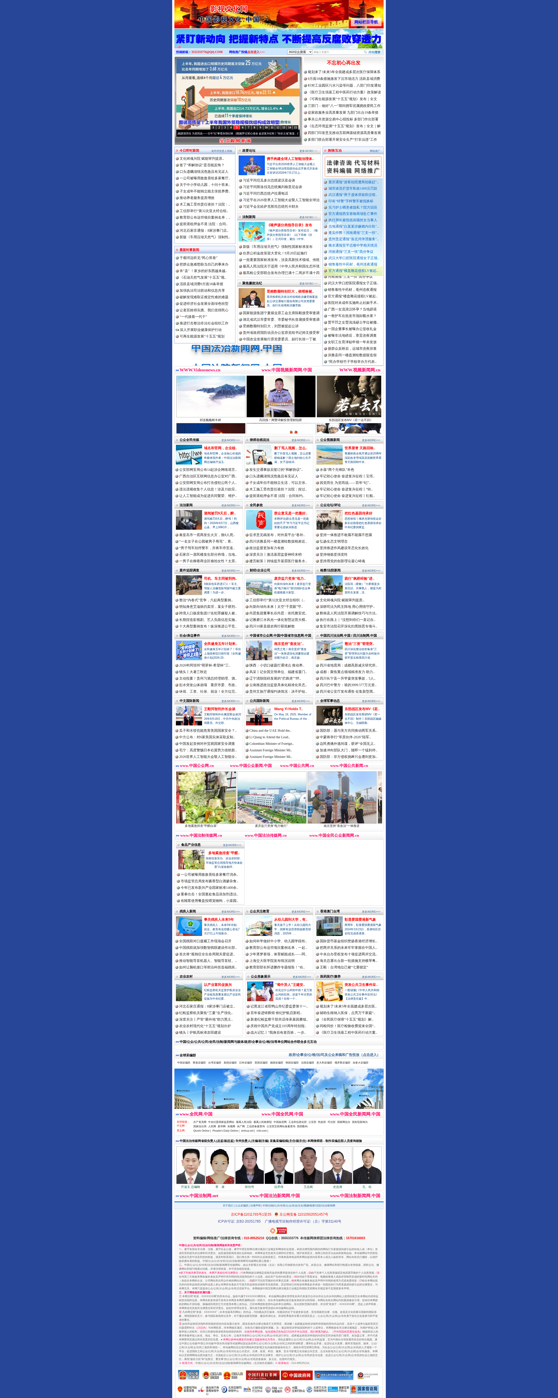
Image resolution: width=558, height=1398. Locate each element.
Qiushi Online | (202, 1130)
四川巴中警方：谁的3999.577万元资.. (348, 685)
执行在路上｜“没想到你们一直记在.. (347, 620)
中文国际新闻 (189, 700)
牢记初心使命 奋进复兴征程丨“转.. (346, 489)
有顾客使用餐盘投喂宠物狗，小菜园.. (209, 901)
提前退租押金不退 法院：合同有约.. (276, 496)
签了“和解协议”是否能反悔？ (202, 165)
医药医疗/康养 (330, 976)
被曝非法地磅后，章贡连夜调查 (352, 286)
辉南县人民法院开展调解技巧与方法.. (348, 613)
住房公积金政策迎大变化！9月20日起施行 (275, 253)
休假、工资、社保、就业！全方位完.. (208, 691)
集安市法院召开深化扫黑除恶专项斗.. (348, 626)
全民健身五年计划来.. (220, 644)
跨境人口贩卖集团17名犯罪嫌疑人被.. (208, 613)
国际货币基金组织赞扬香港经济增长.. (348, 941)
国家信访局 (199, 1126)
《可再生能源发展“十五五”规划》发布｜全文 (342, 99)
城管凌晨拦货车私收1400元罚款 (352, 188)
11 (272, 127)
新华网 (222, 1126)
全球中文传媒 (210, 12)
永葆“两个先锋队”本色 (337, 469)
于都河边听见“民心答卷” (199, 258)
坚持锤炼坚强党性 (334, 554)
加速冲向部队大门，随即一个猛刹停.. (348, 750)
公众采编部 (241, 1205)
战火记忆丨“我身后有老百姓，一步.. (278, 1032)
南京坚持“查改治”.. (289, 644)
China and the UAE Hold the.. (270, 730)
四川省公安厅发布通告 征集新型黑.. (347, 691)
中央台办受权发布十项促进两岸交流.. (348, 954)
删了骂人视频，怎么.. (290, 448)
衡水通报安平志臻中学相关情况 (352, 245)
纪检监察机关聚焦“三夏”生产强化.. (206, 1013)
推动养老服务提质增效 (197, 198)
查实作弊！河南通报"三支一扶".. (353, 233)
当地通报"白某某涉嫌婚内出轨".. (353, 226)
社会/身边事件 (190, 635)
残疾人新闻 (188, 911)
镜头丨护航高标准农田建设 (200, 1032)
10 (266, 127)
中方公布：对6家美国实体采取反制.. (207, 737)
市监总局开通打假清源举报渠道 (352, 325)
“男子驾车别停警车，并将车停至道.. (207, 548)
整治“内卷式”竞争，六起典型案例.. (206, 600)
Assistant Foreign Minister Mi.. (270, 750)
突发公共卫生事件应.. (361, 985)
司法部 (331, 1122)
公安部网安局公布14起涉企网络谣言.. (208, 469)
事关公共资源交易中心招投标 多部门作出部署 (343, 119)
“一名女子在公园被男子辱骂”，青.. (206, 541)
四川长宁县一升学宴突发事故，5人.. (348, 678)
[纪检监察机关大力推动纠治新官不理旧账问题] (279, 43)
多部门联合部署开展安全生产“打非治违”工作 (342, 139)
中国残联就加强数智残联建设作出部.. (208, 947)
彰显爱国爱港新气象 (360, 919)
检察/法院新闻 (330, 570)
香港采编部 (199, 1062)
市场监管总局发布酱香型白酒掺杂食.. (209, 881)
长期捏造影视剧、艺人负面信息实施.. (208, 620)
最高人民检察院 (262, 1122)
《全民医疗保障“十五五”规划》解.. (346, 1019)
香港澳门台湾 (330, 911)
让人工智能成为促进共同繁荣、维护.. (208, 496)
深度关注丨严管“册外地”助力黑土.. (206, 1019)
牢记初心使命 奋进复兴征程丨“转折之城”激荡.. (196, 133)
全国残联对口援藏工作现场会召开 (205, 941)
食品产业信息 (191, 844)
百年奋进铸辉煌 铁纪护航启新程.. (276, 1013)
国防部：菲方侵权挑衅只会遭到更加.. (348, 757)
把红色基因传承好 (359, 513)
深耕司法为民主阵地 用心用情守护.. (347, 606)
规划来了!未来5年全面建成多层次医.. (348, 1006)
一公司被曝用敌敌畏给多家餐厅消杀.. (209, 874)
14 (289, 127)
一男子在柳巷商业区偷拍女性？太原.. (208, 561)
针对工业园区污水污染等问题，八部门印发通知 (344, 85)
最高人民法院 (244, 1122)
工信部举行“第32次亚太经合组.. (204, 211)
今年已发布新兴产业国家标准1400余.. (209, 887)
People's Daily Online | (226, 1130)
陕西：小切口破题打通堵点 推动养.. (276, 665)
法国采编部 (307, 1062)
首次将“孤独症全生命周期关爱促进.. (207, 954)
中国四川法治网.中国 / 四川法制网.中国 (348, 635)
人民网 (212, 1126)
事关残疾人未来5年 (219, 919)
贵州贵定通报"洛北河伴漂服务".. (353, 239)
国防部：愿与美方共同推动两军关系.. (348, 730)
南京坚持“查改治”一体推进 (243, 825)
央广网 (241, 1126)
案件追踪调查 (189, 570)
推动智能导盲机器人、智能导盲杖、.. (208, 961)
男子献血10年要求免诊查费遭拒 (352, 332)
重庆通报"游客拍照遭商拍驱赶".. (353, 182)
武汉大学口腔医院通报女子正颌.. (353, 258)
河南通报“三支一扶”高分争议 (350, 252)
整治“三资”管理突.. (359, 644)
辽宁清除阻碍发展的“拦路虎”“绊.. (275, 678)
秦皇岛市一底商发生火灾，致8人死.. (207, 535)
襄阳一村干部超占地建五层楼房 (352, 339)
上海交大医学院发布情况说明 (272, 961)
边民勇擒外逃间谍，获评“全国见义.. (347, 743)
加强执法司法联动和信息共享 (202, 290)
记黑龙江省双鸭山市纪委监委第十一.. (279, 1006)
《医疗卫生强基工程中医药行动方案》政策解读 (344, 92)
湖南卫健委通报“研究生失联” (350, 365)
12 (277, 127)
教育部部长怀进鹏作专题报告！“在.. (277, 967)
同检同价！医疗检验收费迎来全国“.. (347, 1026)
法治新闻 (186, 505)
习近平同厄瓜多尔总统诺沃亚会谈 (269, 180)
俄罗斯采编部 (342, 1062)
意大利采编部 (324, 1062)
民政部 (322, 1122)
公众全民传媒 (189, 440)
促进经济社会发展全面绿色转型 (204, 303)
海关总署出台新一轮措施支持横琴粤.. (348, 961)
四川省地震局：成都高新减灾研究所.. (348, 665)
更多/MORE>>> (308, 150)
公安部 (312, 1122)
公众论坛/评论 (330, 505)
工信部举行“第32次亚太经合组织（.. (277, 600)
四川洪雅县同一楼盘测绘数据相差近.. (278, 541)
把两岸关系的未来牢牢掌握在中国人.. (348, 947)
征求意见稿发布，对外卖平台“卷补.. (277, 535)
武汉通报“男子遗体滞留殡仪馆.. (352, 195)
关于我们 (228, 1205)
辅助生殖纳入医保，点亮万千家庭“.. (347, 1013)
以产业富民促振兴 (218, 985)
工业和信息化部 (297, 1122)
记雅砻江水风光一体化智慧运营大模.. (278, 620)
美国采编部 (230, 1062)
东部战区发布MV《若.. (362, 709)
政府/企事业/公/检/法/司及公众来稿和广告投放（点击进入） (334, 1055)
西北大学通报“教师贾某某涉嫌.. (352, 345)
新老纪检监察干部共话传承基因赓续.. (279, 1019)
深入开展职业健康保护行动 (200, 330)
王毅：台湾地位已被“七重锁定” (344, 967)
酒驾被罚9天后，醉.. (220, 513)
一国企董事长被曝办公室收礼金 (352, 280)
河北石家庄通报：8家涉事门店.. (204, 230)
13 (283, 127)
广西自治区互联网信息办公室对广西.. (208, 476)
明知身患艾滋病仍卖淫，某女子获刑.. (208, 606)
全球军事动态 (330, 700)
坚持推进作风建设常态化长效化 (344, 548)
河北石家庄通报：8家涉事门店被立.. (207, 1006)
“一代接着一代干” (193, 317)
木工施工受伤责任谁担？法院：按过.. (278, 489)
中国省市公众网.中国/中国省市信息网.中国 (280, 635)
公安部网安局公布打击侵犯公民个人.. (208, 483)
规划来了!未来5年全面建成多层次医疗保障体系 (344, 72)
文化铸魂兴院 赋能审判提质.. (202, 158)
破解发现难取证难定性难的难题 (204, 297)
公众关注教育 (259, 911)
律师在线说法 (259, 440)
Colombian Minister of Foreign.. (271, 743)
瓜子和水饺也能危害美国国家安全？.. (208, 730)
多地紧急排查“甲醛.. (224, 853)
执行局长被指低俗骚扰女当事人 (352, 220)
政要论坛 (248, 150)
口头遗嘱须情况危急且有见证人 (204, 171)
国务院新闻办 (360, 1122)
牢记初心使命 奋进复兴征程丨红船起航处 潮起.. (258, 133)
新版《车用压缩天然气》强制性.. (205, 237)
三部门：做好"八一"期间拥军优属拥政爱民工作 (344, 106)
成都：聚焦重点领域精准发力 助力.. (347, 672)
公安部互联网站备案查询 (281, 1126)
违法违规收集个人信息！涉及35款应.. (208, 489)
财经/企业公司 (260, 570)
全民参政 (256, 505)
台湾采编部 (214, 1062)
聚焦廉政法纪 (252, 283)
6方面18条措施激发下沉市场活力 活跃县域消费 (344, 79)
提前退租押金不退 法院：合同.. (204, 224)
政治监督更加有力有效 (266, 548)
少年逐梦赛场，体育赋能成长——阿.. (278, 954)
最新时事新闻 (189, 250)
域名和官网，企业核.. (220, 448)
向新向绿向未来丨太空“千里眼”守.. (276, 606)
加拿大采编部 (360, 1062)
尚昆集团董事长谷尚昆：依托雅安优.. (278, 613)
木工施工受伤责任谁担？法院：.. (205, 204)
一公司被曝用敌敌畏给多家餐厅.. (205, 178)
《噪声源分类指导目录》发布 (289, 225)
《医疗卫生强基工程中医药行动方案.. (348, 1032)
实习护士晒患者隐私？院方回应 (352, 207)
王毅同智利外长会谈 (219, 709)
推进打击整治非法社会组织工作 (204, 323)
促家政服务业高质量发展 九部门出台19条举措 (343, 112)
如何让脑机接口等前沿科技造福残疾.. (208, 967)
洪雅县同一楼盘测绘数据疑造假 (352, 306)
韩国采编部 (292, 1062)
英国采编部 (261, 1062)
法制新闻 (248, 217)
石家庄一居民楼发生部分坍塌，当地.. (208, 554)
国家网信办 (343, 1122)
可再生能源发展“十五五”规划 (202, 336)
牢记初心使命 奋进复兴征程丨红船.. (347, 496)
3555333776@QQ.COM (207, 52)
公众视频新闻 (330, 440)
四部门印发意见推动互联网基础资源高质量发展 (344, 133)
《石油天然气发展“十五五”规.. (203, 277)
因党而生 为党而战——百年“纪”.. (345, 483)
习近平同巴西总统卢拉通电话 (265, 193)
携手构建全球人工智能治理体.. (290, 159)
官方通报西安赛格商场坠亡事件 (352, 214)
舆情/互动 (335, 150)
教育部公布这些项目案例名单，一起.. (278, 947)
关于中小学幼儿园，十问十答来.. (205, 185)
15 (295, 127)
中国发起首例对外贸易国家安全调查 (207, 743)
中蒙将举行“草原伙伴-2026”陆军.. (345, 737)
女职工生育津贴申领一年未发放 (352, 293)
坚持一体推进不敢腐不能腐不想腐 (346, 535)
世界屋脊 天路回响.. (360, 448)
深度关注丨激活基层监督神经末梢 (275, 554)
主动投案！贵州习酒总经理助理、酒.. (208, 678)
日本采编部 (245, 1062)
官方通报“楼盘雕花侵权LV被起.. (353, 270)
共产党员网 (199, 1122)
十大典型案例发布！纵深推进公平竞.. (208, 626)
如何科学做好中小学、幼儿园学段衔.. (278, 941)
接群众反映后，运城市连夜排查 (352, 299)
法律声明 (255, 1205)
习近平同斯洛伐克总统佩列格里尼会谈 (272, 187)
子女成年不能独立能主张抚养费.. (205, 191)
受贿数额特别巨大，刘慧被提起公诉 (271, 326)
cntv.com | (262, 1130)
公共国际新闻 (259, 700)
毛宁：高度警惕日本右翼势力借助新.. (208, 750)
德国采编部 (276, 1062)
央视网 (231, 1126)
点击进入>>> (256, 52)
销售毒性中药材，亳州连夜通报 (352, 264)
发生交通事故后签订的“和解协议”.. (276, 469)
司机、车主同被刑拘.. (220, 578)
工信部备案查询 (256, 1126)
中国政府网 (280, 1122)
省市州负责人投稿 (221, 150)
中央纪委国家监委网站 (221, 1122)
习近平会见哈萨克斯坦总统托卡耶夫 (271, 206)
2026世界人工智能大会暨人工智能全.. (208, 757)
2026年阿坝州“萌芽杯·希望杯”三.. (204, 665)
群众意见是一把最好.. (290, 513)
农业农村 (186, 976)
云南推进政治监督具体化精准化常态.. (278, 685)
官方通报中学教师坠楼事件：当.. (353, 319)
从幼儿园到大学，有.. (290, 919)
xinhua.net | (248, 1130)
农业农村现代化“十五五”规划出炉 (205, 1026)
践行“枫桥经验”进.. (359, 578)
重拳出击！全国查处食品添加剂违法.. (209, 894)
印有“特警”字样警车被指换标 (350, 201)
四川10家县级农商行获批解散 (272, 626)
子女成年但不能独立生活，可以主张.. (278, 483)
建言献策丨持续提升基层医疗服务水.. (278, 561)
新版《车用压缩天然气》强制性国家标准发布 (278, 246)
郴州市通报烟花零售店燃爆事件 (352, 352)
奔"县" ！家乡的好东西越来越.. (203, 271)
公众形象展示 (260, 976)
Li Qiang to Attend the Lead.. (269, 737)
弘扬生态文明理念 (334, 541)
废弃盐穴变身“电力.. (290, 578)
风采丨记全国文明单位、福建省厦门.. (278, 672)
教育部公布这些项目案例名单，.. (205, 217)
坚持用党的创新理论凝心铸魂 (342, 561)
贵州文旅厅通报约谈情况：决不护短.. (278, 691)
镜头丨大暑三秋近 (193, 672)
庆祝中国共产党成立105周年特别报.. (278, 1026)
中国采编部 (183, 1062)
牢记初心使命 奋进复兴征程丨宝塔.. (347, 476)
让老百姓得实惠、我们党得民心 (204, 310)
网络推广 (375, 150)
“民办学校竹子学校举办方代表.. (352, 312)
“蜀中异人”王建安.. (290, 985)
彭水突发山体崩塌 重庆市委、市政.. (208, 685)
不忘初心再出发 (344, 62)
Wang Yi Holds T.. (288, 709)
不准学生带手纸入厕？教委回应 (352, 358)
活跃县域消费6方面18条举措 (201, 284)
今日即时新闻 (189, 150)
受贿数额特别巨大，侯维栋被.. (290, 291)
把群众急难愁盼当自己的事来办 (204, 264)
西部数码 (302, 1126)
